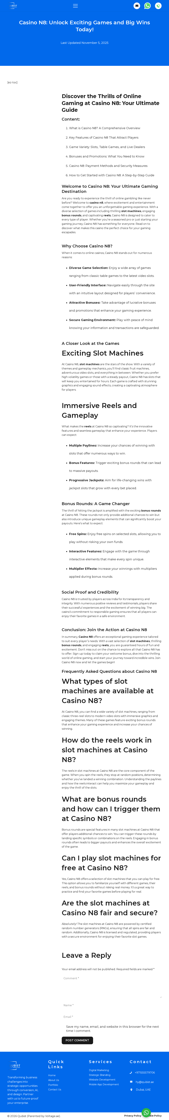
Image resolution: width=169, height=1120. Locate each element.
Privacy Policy (132, 1115)
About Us (53, 1080)
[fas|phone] (132, 1073)
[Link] (12, 6)
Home (52, 1075)
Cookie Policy (153, 1115)
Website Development (102, 1079)
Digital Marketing (99, 1070)
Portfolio (53, 1084)
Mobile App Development (104, 1084)
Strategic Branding (99, 1075)
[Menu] (75, 6)
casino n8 (96, 202)
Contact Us (54, 1089)
